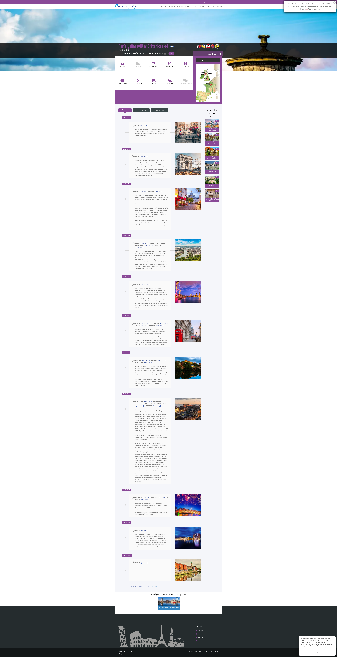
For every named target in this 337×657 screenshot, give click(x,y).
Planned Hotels (142, 110)
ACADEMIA (180, 2)
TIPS (211, 651)
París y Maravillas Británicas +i (143, 46)
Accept (328, 652)
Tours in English (203, 2)
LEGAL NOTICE (168, 654)
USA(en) (215, 2)
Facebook (200, 630)
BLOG (173, 2)
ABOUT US (194, 7)
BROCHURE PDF (169, 7)
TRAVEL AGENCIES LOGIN (191, 2)
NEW (162, 7)
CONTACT (201, 7)
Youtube (200, 641)
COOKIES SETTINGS (213, 654)
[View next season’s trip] (155, 53)
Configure (317, 652)
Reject (306, 652)
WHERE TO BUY (178, 7)
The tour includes (160, 110)
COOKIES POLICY (200, 654)
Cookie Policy (328, 648)
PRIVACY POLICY (179, 654)
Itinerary (126, 110)
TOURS (205, 651)
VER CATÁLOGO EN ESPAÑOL (153, 2)
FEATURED (187, 7)
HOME (191, 651)
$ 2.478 (214, 53)
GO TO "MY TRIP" (165, 2)
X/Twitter (200, 637)
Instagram (200, 634)
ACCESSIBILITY (190, 654)
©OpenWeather (155, 586)
